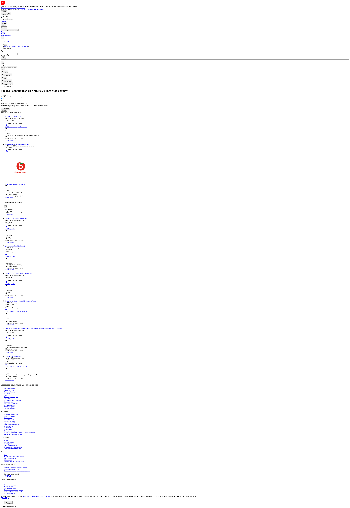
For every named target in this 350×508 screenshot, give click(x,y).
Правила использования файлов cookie (32, 9)
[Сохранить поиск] (2, 62)
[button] (3, 32)
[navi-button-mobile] (2, 37)
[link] (4, 27)
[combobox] (9, 54)
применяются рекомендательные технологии (37, 496)
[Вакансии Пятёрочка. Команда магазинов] (176, 167)
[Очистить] (3, 57)
